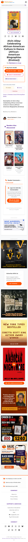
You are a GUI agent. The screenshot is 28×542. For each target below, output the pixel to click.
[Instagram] (5, 526)
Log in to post (9, 182)
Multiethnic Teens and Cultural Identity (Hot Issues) (19, 147)
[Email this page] (22, 36)
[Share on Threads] (12, 36)
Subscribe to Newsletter (14, 507)
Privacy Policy (14, 496)
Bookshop (15, 91)
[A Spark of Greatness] (9, 159)
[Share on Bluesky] (15, 36)
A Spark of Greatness (9, 168)
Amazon (9, 87)
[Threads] (19, 526)
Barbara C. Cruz (15, 63)
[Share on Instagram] (8, 36)
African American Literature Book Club (11, 538)
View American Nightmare (14, 383)
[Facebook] (12, 526)
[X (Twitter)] (15, 526)
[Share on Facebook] (5, 36)
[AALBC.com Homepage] (7, 2)
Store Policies (14, 499)
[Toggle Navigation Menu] (26, 2)
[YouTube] (9, 526)
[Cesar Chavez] (9, 138)
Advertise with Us (14, 510)
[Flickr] (19, 530)
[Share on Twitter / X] (19, 36)
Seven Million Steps (19, 168)
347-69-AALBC (15, 517)
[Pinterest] (15, 530)
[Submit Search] (25, 5)
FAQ (14, 512)
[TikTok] (9, 530)
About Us (14, 494)
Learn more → (11, 119)
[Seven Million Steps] (19, 159)
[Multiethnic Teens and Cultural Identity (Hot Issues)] (19, 138)
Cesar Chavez (9, 145)
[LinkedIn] (12, 530)
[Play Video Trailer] (14, 364)
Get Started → (14, 283)
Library (20, 87)
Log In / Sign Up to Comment (14, 200)
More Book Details (11, 78)
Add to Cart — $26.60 (15, 70)
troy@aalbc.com (14, 514)
